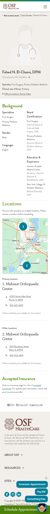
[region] (25, 246)
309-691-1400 (16, 305)
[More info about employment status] (29, 77)
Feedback (43, 272)
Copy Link (23, 404)
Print (12, 404)
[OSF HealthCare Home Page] (11, 6)
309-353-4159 (16, 355)
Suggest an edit (36, 404)
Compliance (9, 504)
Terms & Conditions (23, 504)
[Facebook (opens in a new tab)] (6, 494)
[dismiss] (46, 478)
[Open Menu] (45, 6)
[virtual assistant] (42, 507)
